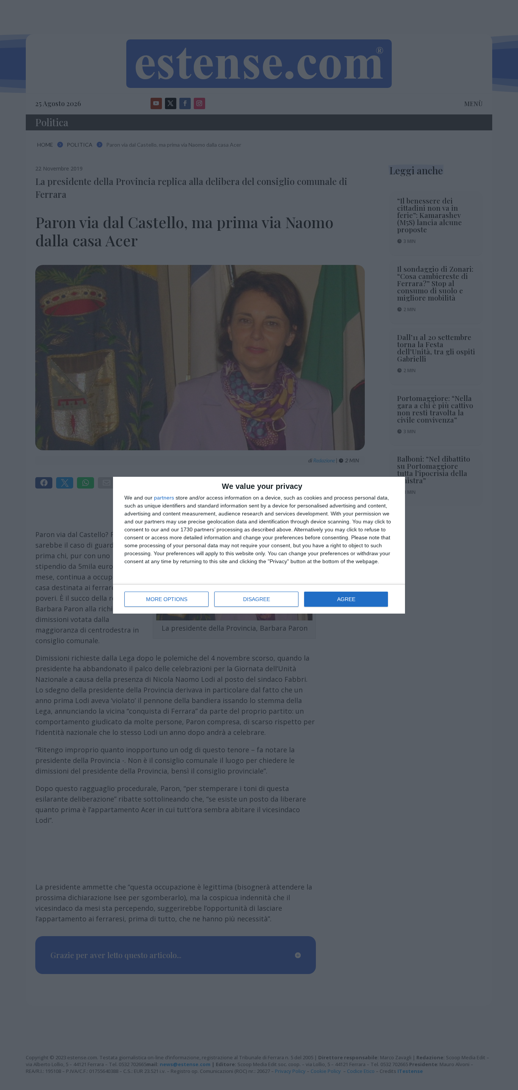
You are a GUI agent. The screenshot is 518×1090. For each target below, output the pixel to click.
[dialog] (259, 545)
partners (164, 497)
